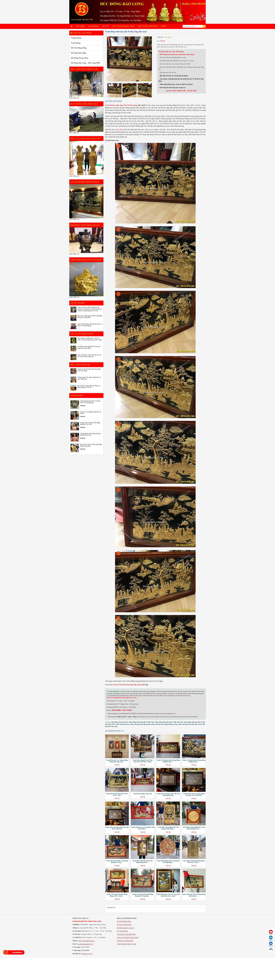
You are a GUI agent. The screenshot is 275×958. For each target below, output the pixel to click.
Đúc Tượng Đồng (122, 931)
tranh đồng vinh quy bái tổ (119, 722)
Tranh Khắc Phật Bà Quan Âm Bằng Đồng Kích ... (142, 861)
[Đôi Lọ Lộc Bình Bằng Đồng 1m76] (86, 158)
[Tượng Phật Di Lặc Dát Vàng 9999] (86, 279)
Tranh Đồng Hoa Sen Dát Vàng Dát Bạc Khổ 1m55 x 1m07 (168, 895)
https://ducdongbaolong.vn (87, 941)
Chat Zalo (270, 940)
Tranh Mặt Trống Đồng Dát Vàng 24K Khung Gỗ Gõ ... (194, 828)
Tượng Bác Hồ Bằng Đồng (125, 940)
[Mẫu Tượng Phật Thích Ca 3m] (86, 84)
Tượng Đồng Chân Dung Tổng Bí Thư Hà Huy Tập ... (90, 434)
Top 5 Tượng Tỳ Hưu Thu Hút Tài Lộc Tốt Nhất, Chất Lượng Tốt (89, 355)
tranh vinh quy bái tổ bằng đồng (140, 724)
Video (163, 26)
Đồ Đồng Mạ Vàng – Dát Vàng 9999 (85, 63)
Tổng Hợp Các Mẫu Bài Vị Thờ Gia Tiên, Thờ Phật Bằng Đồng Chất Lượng (89, 339)
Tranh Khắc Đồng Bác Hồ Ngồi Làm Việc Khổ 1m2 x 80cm (142, 761)
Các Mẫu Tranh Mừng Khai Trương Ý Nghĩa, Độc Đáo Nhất (89, 347)
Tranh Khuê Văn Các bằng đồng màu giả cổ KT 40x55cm (193, 794)
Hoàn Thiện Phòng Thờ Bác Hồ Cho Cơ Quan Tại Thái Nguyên (89, 324)
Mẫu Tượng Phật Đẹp (148, 26)
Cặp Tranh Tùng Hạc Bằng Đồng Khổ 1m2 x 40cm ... (194, 861)
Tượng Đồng (76, 38)
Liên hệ (162, 41)
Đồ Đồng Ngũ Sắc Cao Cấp (125, 928)
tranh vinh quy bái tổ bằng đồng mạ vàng (164, 724)
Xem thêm (73, 98)
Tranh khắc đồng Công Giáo (142, 793)
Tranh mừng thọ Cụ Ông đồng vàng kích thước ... (142, 828)
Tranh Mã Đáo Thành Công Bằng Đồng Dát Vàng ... (117, 861)
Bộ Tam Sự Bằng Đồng (124, 924)
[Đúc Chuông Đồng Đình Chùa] (86, 119)
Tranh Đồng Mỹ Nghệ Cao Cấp (126, 944)
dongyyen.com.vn (87, 953)
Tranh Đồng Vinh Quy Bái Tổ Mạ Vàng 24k (169, 722)
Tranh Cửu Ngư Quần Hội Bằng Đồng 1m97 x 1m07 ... (116, 895)
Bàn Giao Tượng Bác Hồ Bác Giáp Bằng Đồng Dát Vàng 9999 (89, 316)
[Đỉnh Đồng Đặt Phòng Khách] (86, 240)
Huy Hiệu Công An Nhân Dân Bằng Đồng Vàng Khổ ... (91, 445)
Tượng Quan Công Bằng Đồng (126, 934)
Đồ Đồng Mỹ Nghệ (78, 53)
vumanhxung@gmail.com (85, 944)
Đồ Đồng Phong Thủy (79, 58)
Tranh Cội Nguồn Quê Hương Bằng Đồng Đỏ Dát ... (168, 761)
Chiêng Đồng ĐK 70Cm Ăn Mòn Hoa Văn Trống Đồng (90, 401)
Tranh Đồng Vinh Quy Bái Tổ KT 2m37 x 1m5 (117, 794)
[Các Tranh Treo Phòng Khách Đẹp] (86, 201)
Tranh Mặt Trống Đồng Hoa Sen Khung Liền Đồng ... (168, 828)
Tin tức (105, 26)
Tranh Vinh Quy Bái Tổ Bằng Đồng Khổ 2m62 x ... (193, 895)
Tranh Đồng (75, 43)
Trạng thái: (160, 37)
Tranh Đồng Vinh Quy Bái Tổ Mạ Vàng (121, 105)
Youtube (271, 934)
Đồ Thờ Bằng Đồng (79, 48)
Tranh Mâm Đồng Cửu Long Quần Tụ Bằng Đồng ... (168, 861)
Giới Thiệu (80, 26)
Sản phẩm (93, 26)
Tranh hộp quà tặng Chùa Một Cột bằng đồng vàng (168, 794)
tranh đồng (119, 129)
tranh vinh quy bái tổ (122, 724)
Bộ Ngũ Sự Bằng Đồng (124, 921)
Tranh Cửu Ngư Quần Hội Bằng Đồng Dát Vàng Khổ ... (142, 895)
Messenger (270, 946)
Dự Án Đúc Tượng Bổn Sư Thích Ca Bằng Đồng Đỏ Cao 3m (88, 386)
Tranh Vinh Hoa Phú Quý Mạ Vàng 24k (128, 685)
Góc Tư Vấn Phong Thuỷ (123, 26)
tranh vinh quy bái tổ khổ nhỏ (187, 724)
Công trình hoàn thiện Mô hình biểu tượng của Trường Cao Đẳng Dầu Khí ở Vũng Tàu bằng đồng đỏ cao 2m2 (89, 309)
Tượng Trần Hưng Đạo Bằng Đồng (127, 937)
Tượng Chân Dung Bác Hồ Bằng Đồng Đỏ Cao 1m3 (90, 423)
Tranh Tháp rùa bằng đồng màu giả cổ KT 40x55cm (117, 828)
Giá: (158, 41)
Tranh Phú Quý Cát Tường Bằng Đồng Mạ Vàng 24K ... (117, 761)
